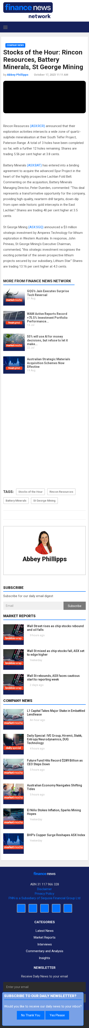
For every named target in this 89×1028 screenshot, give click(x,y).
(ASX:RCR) (37, 126)
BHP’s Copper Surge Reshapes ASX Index (56, 835)
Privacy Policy (44, 894)
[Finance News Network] (28, 10)
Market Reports (45, 937)
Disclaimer (44, 889)
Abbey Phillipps (44, 559)
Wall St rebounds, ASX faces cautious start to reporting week (53, 677)
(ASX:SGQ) (35, 227)
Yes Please (57, 1015)
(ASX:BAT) (34, 165)
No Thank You (30, 1015)
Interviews (44, 944)
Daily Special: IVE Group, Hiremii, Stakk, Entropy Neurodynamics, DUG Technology (54, 739)
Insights (44, 958)
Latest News (45, 931)
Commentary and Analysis (44, 951)
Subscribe (74, 606)
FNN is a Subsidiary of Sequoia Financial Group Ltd (44, 898)
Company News (15, 45)
